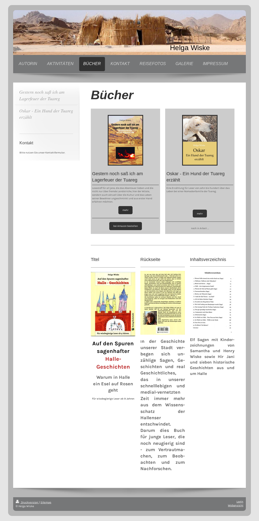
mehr (125, 210)
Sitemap (45, 502)
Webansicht (235, 505)
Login (239, 501)
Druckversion (29, 502)
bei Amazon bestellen (125, 226)
